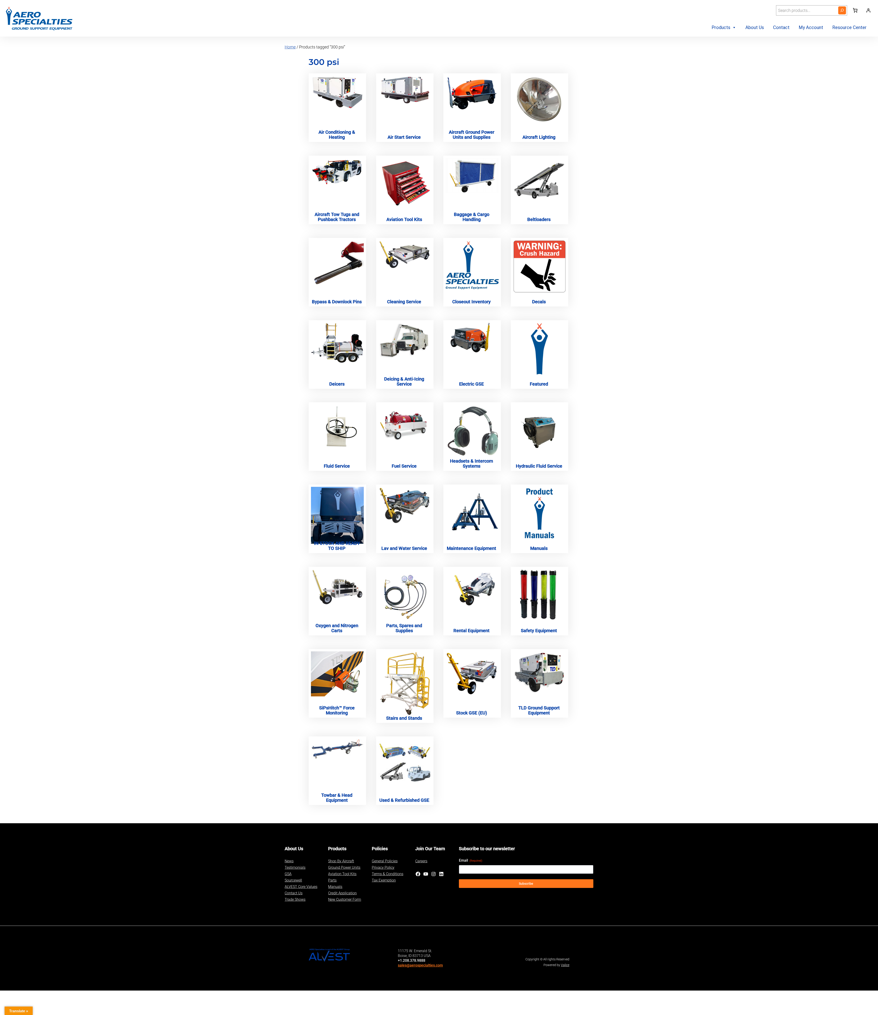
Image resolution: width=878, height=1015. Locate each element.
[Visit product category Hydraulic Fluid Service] (539, 431)
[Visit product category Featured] (539, 348)
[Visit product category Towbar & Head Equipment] (337, 749)
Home (290, 47)
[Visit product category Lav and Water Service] (404, 505)
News (289, 861)
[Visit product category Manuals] (539, 513)
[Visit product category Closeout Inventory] (472, 266)
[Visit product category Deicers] (337, 342)
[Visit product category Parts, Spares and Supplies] (404, 595)
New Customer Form (344, 899)
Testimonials (295, 867)
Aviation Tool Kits (342, 874)
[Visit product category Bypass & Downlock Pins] (337, 263)
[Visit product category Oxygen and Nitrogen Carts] (337, 587)
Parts (332, 880)
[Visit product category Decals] (539, 266)
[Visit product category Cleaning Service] (404, 254)
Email (470, 860)
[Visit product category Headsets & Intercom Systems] (472, 431)
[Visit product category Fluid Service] (337, 427)
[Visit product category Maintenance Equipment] (472, 513)
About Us (754, 27)
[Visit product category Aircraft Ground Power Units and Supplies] (472, 94)
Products (721, 27)
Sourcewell (293, 880)
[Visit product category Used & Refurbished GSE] (404, 761)
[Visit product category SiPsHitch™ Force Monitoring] (337, 673)
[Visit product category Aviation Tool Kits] (404, 183)
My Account (811, 27)
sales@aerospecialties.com (420, 965)
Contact (781, 27)
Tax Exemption (384, 880)
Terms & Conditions (387, 874)
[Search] (842, 10)
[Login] (868, 10)
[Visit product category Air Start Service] (404, 90)
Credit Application (342, 893)
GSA (288, 874)
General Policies (385, 861)
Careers (421, 861)
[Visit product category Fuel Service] (404, 424)
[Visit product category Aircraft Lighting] (539, 100)
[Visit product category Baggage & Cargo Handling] (472, 175)
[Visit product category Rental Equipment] (472, 587)
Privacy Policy (383, 867)
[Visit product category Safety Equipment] (539, 595)
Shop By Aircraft (341, 861)
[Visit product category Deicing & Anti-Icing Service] (404, 341)
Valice (565, 965)
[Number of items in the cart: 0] (855, 10)
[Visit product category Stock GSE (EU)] (472, 673)
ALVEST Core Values (301, 886)
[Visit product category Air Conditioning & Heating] (337, 93)
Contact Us (293, 893)
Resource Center (849, 27)
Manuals (335, 886)
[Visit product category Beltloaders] (539, 179)
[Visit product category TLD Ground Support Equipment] (539, 672)
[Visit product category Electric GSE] (472, 337)
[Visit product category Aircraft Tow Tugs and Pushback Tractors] (337, 172)
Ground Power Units (344, 867)
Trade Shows (295, 899)
